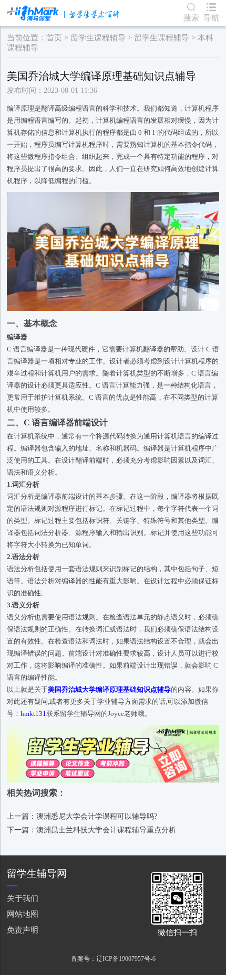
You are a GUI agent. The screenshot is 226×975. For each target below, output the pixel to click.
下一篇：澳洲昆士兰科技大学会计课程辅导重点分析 (91, 830)
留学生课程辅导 (98, 38)
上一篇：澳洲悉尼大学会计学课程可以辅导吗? (82, 816)
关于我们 (22, 898)
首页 (54, 38)
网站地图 (22, 913)
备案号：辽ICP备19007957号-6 (113, 958)
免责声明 (22, 929)
